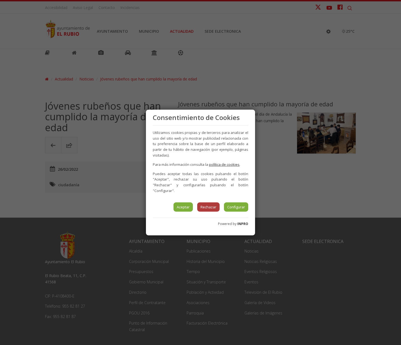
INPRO (242, 223)
